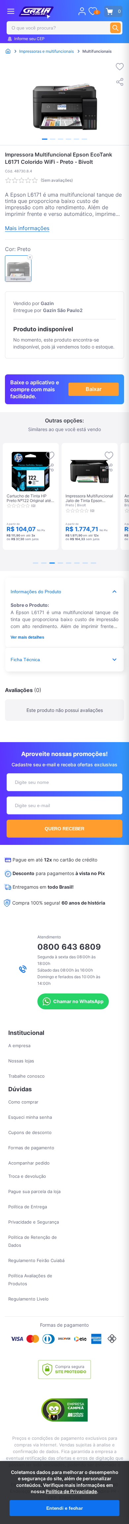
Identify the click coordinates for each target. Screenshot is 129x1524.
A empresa (19, 1045)
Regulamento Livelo (28, 1299)
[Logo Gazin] (36, 12)
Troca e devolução (27, 1176)
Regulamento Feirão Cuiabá (36, 1260)
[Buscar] (115, 28)
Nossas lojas (21, 1060)
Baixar (94, 389)
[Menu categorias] (11, 11)
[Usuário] (82, 11)
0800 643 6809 (69, 947)
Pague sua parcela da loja (34, 1191)
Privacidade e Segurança (33, 1222)
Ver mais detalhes (27, 637)
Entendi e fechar (64, 1508)
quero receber (65, 828)
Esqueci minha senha (30, 1117)
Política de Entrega (27, 1206)
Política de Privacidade (71, 1491)
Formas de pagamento (31, 1147)
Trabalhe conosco (26, 1076)
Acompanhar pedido (29, 1163)
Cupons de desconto (30, 1132)
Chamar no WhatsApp (78, 1001)
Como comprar (23, 1102)
